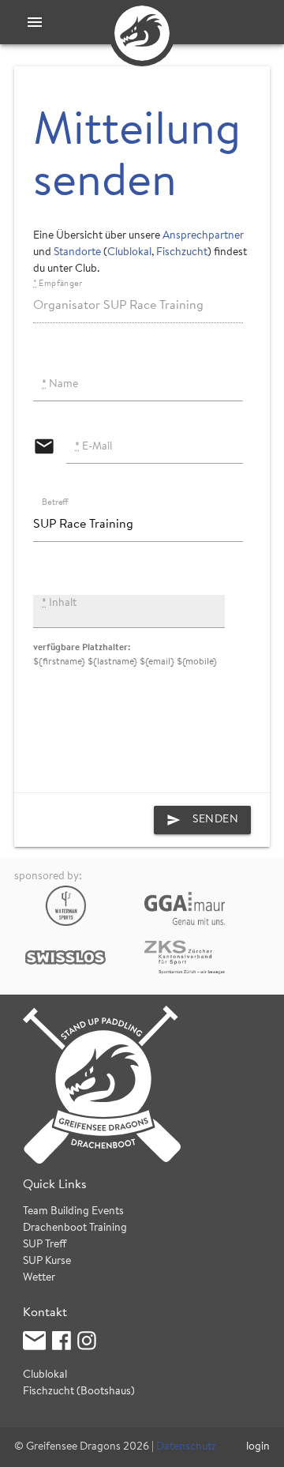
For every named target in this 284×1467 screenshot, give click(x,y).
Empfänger (57, 284)
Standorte (77, 252)
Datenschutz (186, 1447)
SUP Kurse (47, 1261)
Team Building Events (73, 1211)
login (258, 1447)
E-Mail (93, 447)
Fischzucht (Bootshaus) (79, 1391)
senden (202, 820)
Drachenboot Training (75, 1228)
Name (60, 384)
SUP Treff (45, 1245)
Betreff (55, 502)
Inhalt (59, 603)
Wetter (39, 1278)
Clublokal (129, 252)
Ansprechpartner (203, 236)
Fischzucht (181, 252)
